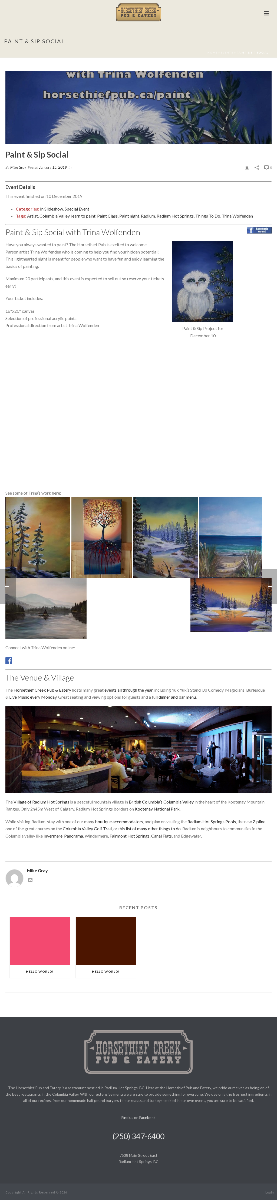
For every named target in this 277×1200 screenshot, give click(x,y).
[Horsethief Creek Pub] (138, 12)
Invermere (53, 835)
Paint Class (107, 215)
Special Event (77, 208)
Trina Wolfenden (237, 215)
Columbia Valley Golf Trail (87, 828)
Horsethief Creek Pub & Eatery (42, 689)
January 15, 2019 (53, 167)
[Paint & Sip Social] (138, 107)
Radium (148, 215)
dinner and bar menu (177, 696)
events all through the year (128, 689)
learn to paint (83, 215)
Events (227, 52)
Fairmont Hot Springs (130, 835)
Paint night (129, 215)
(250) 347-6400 (138, 1136)
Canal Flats (161, 835)
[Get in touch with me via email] (30, 880)
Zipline (259, 821)
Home (212, 52)
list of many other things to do (153, 828)
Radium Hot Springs (175, 215)
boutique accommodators (119, 821)
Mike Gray (18, 167)
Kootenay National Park (157, 808)
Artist (32, 215)
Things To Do (207, 215)
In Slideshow (51, 208)
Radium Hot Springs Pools (211, 821)
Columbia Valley (54, 215)
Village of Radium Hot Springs (41, 801)
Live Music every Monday (33, 696)
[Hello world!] (40, 941)
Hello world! (40, 971)
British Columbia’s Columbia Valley (161, 801)
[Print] (247, 167)
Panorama (73, 835)
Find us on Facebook (138, 1117)
